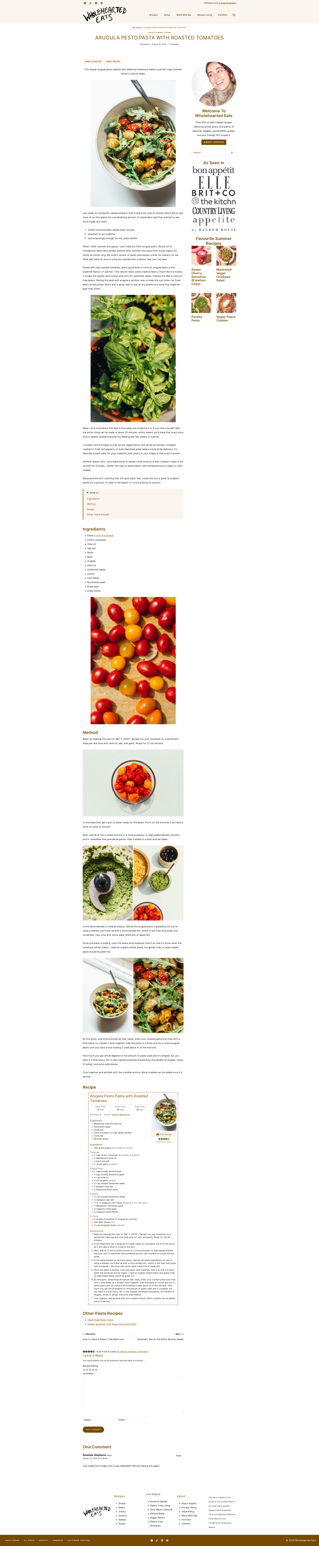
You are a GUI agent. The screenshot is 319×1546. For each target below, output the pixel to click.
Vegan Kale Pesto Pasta (100, 1320)
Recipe (90, 509)
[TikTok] (90, 3)
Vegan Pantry (157, 1517)
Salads (122, 1519)
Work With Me (184, 15)
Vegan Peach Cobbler (226, 318)
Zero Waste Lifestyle (161, 1509)
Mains (151, 32)
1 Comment (174, 44)
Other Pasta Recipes (98, 514)
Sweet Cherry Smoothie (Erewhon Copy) (198, 277)
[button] (159, 1139)
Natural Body (157, 1513)
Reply (179, 1455)
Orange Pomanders (227, 3)
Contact (186, 1523)
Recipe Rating (90, 1366)
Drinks (122, 1511)
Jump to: (94, 492)
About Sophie (189, 1503)
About (167, 15)
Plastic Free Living (160, 1505)
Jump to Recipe (93, 61)
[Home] (134, 27)
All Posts (29, 1540)
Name (88, 1420)
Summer (159, 32)
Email (122, 1420)
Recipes (153, 15)
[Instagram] (85, 3)
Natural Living (204, 15)
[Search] (232, 152)
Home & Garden (158, 1501)
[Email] (96, 3)
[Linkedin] (101, 3)
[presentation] (201, 256)
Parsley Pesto (196, 318)
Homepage (58, 1540)
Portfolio (222, 15)
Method (91, 504)
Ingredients (93, 498)
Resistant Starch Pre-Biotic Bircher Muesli (161, 1337)
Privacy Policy (189, 1507)
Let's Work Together (79, 1540)
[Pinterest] (167, 1540)
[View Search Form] (234, 15)
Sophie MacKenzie (121, 1114)
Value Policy (188, 1511)
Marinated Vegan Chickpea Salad (224, 275)
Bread (122, 1503)
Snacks (122, 1515)
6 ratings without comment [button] (133, 1351)
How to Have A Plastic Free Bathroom (103, 1337)
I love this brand (104, 535)
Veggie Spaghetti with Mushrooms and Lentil (111, 1324)
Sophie (146, 44)
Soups (122, 1523)
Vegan (168, 32)
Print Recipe (113, 61)
